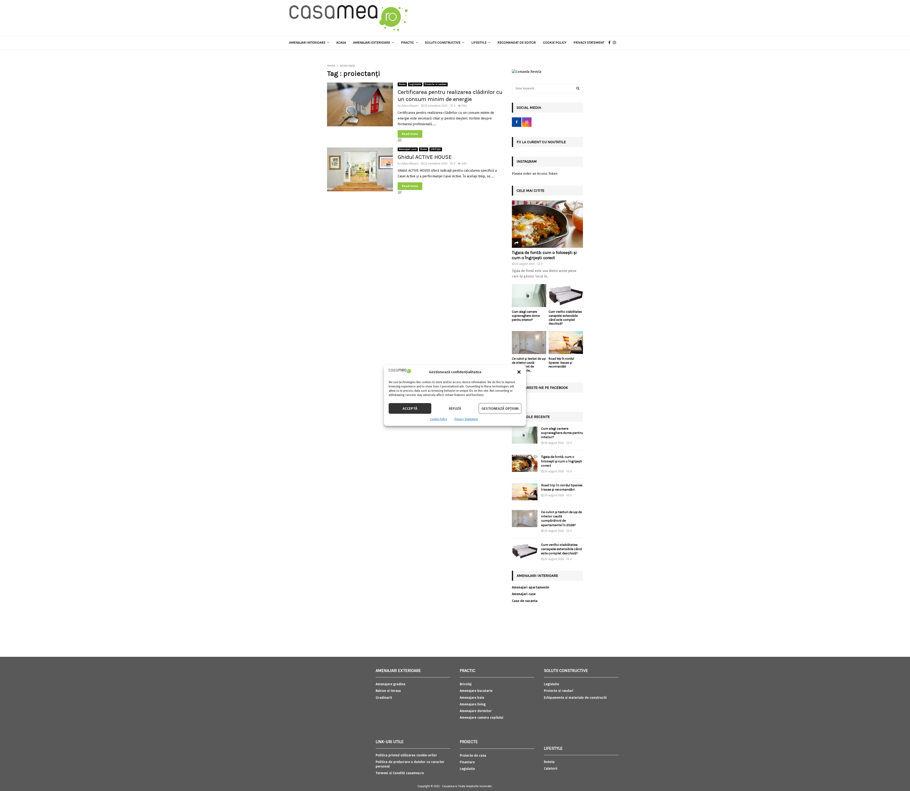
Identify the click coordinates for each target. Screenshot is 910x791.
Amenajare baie (472, 698)
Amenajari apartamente (530, 587)
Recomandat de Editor (516, 43)
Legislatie (415, 84)
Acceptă (410, 408)
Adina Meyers (410, 105)
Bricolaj (466, 684)
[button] (519, 372)
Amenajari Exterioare (371, 43)
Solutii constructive (442, 43)
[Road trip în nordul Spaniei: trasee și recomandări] (566, 342)
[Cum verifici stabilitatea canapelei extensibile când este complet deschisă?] (566, 295)
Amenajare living (473, 704)
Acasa (341, 43)
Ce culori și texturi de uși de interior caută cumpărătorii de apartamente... (529, 364)
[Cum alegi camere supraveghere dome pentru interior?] (529, 295)
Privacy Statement (466, 419)
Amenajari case (408, 149)
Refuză (455, 408)
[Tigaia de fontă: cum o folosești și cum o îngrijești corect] (547, 224)
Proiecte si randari (435, 84)
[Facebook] (610, 43)
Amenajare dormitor (476, 711)
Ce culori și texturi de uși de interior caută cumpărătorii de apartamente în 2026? (561, 518)
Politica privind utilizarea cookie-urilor (406, 755)
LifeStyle (436, 149)
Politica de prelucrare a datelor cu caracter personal (410, 764)
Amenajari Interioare (307, 43)
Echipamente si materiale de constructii (575, 698)
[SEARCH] (578, 88)
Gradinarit (384, 698)
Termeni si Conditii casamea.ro (400, 773)
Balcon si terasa (388, 691)
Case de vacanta (524, 601)
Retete (549, 762)
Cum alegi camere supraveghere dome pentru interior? (526, 316)
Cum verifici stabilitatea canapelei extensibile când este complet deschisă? (565, 317)
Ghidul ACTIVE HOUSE (425, 157)
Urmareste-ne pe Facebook (542, 387)
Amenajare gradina (390, 684)
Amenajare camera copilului (481, 718)
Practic (407, 43)
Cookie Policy (438, 419)
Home (402, 84)
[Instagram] (616, 43)
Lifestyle (479, 43)
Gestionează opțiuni (500, 408)
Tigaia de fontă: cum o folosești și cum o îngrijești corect (544, 255)
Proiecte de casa (473, 756)
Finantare (467, 762)
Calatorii (550, 769)
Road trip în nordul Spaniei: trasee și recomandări (561, 362)
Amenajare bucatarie (476, 691)
